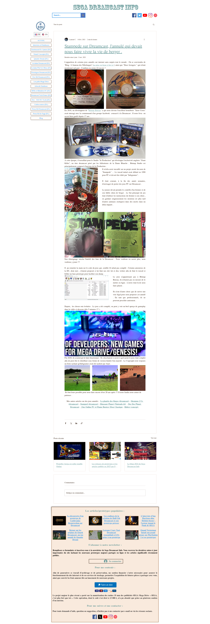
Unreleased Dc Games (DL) (41, 50)
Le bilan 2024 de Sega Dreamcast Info (136, 465)
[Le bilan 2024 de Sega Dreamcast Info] (140, 451)
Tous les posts (58, 24)
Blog (41, 118)
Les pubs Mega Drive (41, 82)
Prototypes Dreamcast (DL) (41, 72)
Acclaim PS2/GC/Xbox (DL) (41, 68)
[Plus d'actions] (144, 39)
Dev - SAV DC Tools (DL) (41, 100)
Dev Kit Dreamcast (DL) (41, 77)
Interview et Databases (41, 45)
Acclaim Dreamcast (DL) (41, 63)
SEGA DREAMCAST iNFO (106, 7)
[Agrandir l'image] (84, 89)
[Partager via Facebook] (66, 423)
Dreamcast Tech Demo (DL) (41, 95)
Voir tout (153, 438)
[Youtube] (145, 15)
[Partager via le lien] (82, 423)
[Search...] (83, 15)
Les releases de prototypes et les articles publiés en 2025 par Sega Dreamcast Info (105, 465)
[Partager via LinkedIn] (76, 423)
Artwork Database (41, 86)
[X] (100, 617)
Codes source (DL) (41, 104)
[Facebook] (134, 15)
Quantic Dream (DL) (41, 59)
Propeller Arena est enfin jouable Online (69, 465)
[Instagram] (150, 15)
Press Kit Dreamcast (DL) (41, 109)
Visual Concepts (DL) (41, 54)
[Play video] (105, 333)
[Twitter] (139, 15)
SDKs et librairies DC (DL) (41, 91)
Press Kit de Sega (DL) (41, 114)
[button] (154, 24)
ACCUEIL (41, 40)
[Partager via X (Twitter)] (71, 423)
